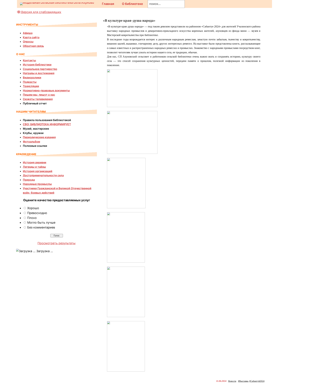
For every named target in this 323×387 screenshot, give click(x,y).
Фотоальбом (31, 141)
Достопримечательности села (43, 175)
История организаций (37, 171)
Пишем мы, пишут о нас (39, 94)
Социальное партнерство (40, 69)
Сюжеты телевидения (38, 99)
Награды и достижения (38, 73)
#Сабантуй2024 (256, 381)
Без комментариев (41, 227)
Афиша (27, 33)
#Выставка (243, 381)
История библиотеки (37, 64)
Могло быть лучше (41, 222)
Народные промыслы (37, 184)
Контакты (29, 60)
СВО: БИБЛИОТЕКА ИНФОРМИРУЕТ (47, 124)
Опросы (28, 41)
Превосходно (37, 213)
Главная (108, 4)
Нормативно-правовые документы (46, 90)
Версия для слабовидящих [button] (40, 12)
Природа (29, 179)
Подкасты (30, 82)
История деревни (34, 162)
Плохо (32, 218)
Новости (232, 381)
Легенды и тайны (34, 166)
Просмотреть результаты (57, 243)
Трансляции (31, 86)
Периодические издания (39, 137)
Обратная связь (33, 46)
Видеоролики (32, 77)
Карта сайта (31, 37)
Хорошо (33, 208)
